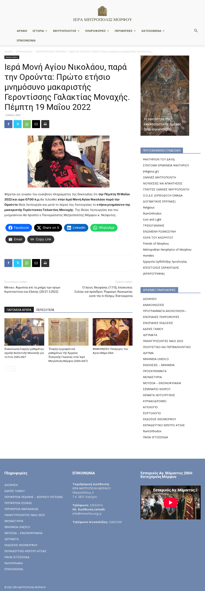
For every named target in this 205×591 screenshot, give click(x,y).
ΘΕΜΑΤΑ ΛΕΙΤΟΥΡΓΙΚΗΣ (159, 395)
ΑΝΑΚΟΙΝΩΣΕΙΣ (153, 305)
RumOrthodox (152, 213)
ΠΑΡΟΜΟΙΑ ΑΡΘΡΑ (19, 310)
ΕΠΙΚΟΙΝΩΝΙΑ (26, 40)
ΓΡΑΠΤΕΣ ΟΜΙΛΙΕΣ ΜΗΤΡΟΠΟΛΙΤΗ (166, 189)
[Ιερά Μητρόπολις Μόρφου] (102, 13)
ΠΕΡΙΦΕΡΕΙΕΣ (124, 31)
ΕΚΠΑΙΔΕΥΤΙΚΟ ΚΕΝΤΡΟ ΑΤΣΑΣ (164, 425)
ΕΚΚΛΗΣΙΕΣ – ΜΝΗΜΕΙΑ (159, 365)
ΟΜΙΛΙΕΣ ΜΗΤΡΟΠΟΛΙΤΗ (159, 177)
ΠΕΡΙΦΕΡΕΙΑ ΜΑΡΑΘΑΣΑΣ (21, 509)
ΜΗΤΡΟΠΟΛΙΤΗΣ (64, 31)
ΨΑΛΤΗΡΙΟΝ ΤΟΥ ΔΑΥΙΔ (159, 159)
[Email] (36, 124)
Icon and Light (152, 219)
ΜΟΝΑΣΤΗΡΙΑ (152, 377)
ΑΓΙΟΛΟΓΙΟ (150, 407)
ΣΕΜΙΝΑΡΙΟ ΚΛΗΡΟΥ (156, 389)
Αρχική (8, 51)
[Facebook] (8, 124)
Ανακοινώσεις (24, 51)
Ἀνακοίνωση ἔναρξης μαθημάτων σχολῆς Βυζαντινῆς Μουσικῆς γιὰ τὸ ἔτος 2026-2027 (24, 352)
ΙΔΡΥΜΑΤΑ (150, 335)
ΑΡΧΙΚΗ (22, 31)
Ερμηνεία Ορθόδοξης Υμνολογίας (165, 261)
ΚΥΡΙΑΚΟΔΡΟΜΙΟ (154, 401)
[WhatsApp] (27, 124)
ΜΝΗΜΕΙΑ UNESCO (156, 359)
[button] (196, 31)
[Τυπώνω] (45, 124)
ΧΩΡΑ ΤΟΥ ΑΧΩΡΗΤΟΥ (158, 237)
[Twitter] (18, 124)
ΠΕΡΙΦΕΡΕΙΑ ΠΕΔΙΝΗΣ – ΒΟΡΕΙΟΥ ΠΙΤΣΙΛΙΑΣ (33, 497)
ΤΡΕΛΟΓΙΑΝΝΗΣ (153, 225)
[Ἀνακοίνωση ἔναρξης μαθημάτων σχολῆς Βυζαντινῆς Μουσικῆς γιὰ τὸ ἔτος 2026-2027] (24, 332)
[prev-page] (6, 368)
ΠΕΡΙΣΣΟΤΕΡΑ (45, 310)
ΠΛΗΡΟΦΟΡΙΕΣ (95, 31)
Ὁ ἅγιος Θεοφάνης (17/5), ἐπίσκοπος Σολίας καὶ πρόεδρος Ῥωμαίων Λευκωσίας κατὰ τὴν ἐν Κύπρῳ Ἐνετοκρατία (103, 292)
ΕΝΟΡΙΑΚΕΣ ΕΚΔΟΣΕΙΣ (158, 323)
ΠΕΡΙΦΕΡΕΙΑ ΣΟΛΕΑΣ (18, 503)
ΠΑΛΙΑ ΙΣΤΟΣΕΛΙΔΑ (155, 437)
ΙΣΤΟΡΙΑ (38, 31)
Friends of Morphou (156, 243)
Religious (149, 207)
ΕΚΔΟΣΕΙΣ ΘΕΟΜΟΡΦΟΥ (159, 419)
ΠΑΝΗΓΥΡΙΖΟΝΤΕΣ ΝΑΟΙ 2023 (163, 341)
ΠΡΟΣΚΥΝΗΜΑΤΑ (154, 371)
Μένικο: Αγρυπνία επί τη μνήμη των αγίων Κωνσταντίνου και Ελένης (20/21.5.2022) (32, 289)
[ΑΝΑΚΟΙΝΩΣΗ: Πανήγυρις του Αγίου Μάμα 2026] (113, 332)
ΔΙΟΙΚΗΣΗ (149, 299)
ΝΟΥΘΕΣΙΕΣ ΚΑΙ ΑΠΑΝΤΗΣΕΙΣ (162, 183)
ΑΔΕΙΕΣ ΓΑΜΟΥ (153, 329)
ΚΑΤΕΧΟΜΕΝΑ (151, 31)
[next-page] (13, 368)
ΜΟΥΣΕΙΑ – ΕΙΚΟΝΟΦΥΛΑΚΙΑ (162, 383)
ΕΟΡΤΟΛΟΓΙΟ (152, 413)
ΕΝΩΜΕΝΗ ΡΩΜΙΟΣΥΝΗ (159, 231)
